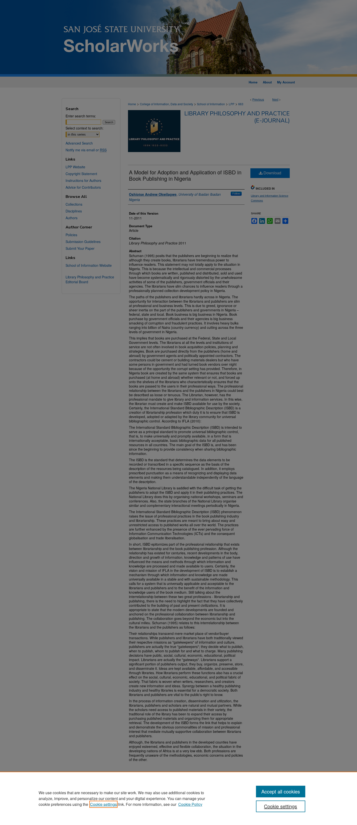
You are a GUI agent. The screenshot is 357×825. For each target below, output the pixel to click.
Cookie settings (103, 804)
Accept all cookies (280, 791)
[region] (178, 798)
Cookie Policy (190, 804)
